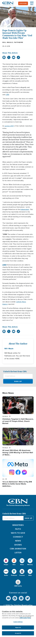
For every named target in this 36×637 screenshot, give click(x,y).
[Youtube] (8, 598)
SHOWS (18, 544)
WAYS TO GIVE (18, 532)
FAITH (18, 529)
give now (23, 3)
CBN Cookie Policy (25, 618)
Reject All (18, 627)
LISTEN (18, 552)
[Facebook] (4, 57)
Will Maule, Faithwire (12, 42)
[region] (18, 621)
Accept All (18, 633)
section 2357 (9, 126)
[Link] (18, 57)
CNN (7, 95)
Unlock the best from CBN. (15, 371)
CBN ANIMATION (18, 548)
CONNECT (18, 536)
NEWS (18, 540)
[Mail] (13, 57)
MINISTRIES (18, 525)
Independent (24, 209)
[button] (31, 3)
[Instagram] (21, 598)
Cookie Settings (18, 622)
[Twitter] (8, 57)
